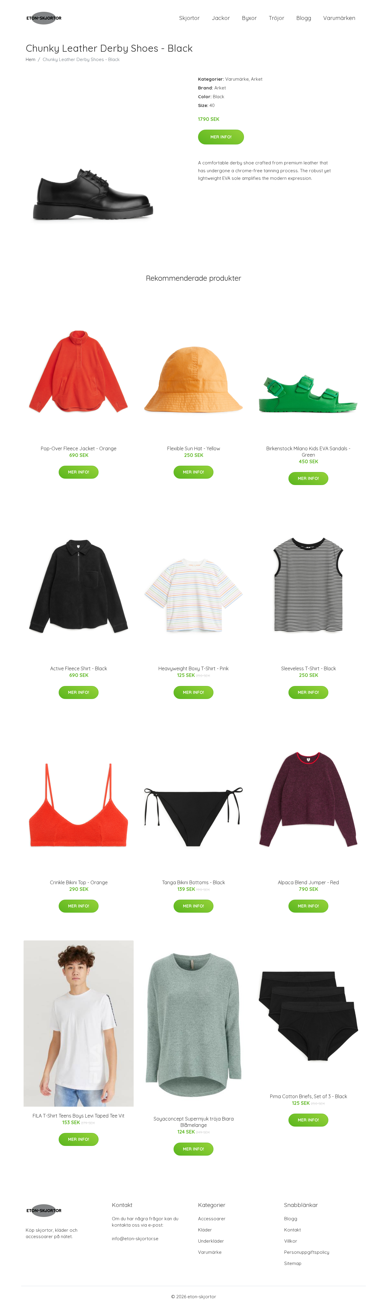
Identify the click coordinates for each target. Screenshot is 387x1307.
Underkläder (211, 1241)
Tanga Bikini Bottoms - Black (193, 882)
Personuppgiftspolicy (306, 1252)
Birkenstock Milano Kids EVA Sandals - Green (308, 451)
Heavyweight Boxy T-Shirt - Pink (193, 668)
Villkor (290, 1241)
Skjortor (189, 18)
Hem (30, 59)
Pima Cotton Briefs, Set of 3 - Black (308, 1096)
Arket (256, 79)
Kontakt (292, 1230)
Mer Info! (221, 137)
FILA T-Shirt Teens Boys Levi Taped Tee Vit (79, 1116)
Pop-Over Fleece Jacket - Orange (78, 448)
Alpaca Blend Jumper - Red (308, 882)
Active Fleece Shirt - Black (78, 668)
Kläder (205, 1230)
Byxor (249, 18)
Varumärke (237, 79)
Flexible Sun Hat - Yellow (193, 448)
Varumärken (339, 18)
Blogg (303, 18)
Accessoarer (212, 1218)
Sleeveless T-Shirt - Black (308, 668)
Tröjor (276, 18)
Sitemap (292, 1263)
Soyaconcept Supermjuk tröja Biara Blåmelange (194, 1122)
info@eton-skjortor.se (135, 1238)
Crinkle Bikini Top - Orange (79, 882)
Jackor (221, 18)
